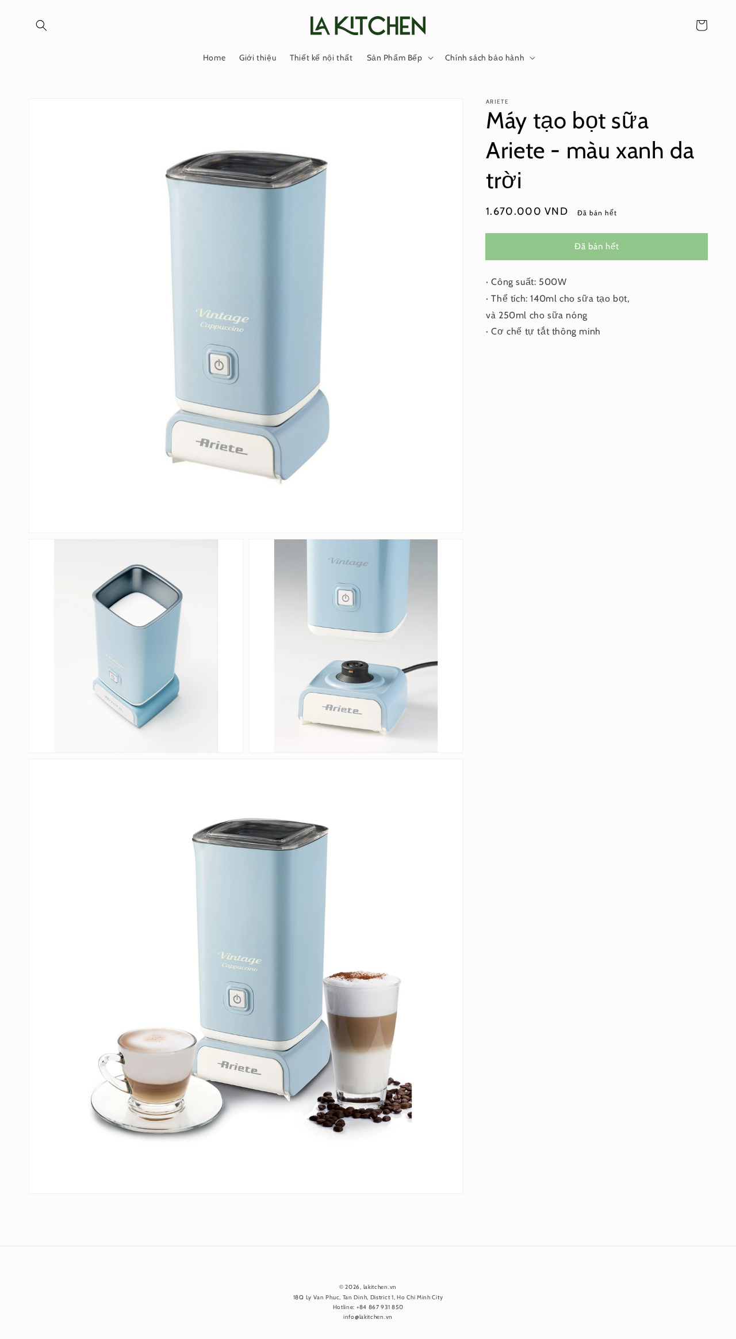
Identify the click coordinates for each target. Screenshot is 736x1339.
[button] (41, 25)
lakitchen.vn (380, 1287)
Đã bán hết (596, 246)
